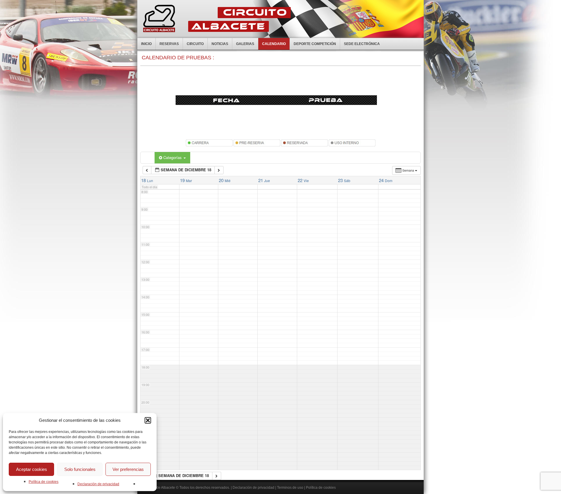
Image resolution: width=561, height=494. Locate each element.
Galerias (245, 44)
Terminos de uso (290, 488)
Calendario (274, 44)
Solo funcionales (80, 469)
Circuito (195, 44)
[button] (148, 420)
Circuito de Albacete (159, 488)
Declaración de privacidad (98, 484)
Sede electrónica (362, 44)
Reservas (169, 44)
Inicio (146, 44)
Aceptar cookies (31, 469)
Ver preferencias (128, 469)
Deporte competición (315, 44)
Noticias (220, 44)
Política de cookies (43, 482)
